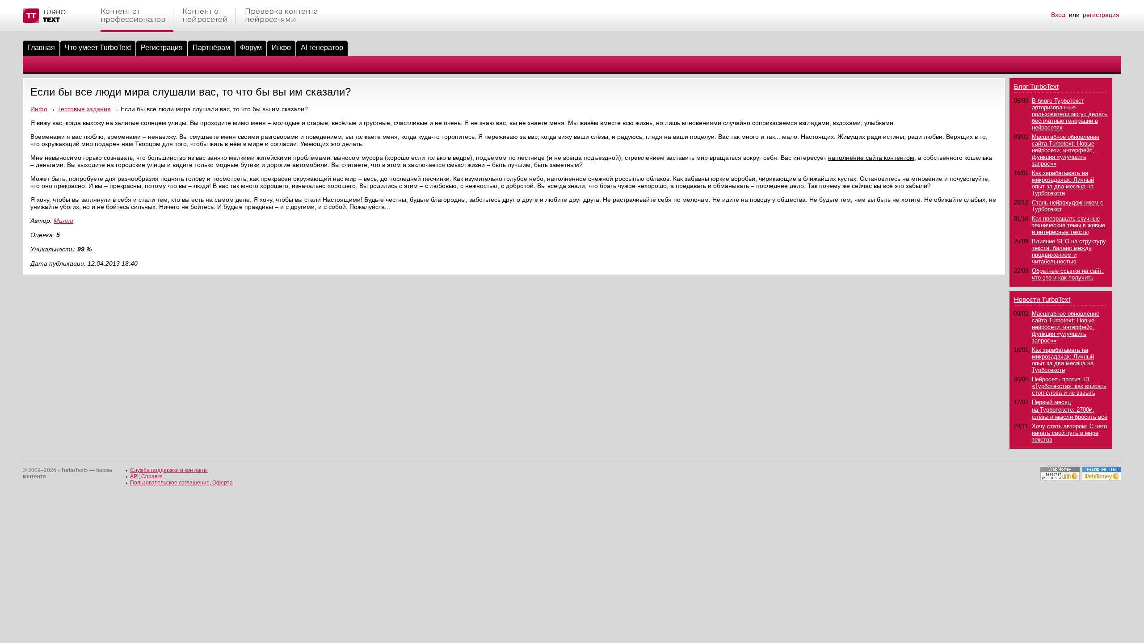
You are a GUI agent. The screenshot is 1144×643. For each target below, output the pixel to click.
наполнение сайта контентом (871, 157)
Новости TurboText (1042, 299)
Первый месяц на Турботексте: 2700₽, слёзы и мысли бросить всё (1069, 409)
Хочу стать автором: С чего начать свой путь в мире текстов (1069, 433)
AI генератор (322, 47)
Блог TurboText (1036, 86)
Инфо (281, 47)
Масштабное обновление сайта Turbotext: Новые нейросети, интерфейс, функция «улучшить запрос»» (1065, 150)
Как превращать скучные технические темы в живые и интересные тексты (1068, 225)
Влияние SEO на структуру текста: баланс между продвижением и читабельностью (1069, 251)
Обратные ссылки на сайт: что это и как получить (1068, 274)
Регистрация (162, 47)
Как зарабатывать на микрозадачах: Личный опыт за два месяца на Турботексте (1063, 183)
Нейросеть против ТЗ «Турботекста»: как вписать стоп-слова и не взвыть (1069, 386)
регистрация (1101, 14)
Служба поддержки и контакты (169, 470)
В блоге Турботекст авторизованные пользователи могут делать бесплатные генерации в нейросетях (1069, 114)
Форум (251, 47)
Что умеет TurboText (98, 47)
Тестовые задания (84, 109)
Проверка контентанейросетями (281, 16)
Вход (1058, 14)
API (134, 476)
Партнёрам (211, 47)
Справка (152, 476)
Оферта (222, 483)
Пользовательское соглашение (170, 483)
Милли (63, 220)
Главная (41, 47)
